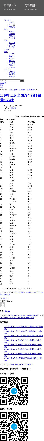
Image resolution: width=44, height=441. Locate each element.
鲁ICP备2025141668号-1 (24, 364)
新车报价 (12, 45)
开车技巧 (12, 54)
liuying (7, 311)
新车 (6, 40)
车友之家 (7, 70)
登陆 (1, 85)
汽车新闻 (12, 63)
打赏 (6, 298)
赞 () (2, 298)
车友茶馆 (12, 74)
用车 (6, 52)
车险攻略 (12, 58)
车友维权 (12, 76)
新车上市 (12, 43)
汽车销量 (12, 25)
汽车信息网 (13, 90)
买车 (6, 29)
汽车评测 (12, 38)
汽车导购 (12, 36)
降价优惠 (12, 34)
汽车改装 (12, 65)
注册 (1, 87)
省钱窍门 (12, 61)
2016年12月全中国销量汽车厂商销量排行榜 (21, 315)
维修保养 (12, 56)
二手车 (6, 49)
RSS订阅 (3, 83)
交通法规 (12, 67)
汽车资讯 (7, 20)
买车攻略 (12, 31)
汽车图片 (12, 47)
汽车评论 (12, 22)
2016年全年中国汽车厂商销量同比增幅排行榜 (17, 318)
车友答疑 (12, 72)
